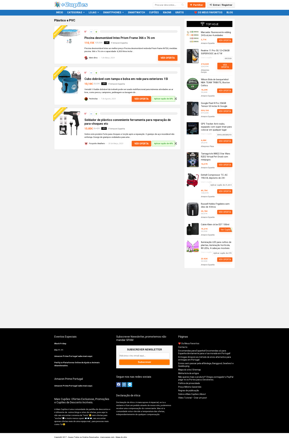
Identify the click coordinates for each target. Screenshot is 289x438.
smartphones (112, 12)
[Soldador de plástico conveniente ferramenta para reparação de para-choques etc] (69, 112)
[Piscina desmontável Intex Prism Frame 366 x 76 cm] (69, 30)
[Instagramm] (124, 384)
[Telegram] (129, 384)
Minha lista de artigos (188, 373)
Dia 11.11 (58, 350)
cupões (154, 12)
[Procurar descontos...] (182, 5)
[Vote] (96, 32)
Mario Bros (93, 58)
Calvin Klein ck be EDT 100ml (215, 224)
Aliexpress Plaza (207, 146)
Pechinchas (93, 99)
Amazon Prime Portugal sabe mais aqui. (73, 356)
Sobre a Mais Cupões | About (192, 394)
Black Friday (60, 343)
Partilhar (198, 5)
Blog (230, 12)
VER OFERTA (168, 57)
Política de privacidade (189, 383)
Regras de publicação (188, 390)
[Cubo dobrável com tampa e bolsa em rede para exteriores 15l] (69, 71)
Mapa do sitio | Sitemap (189, 369)
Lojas (92, 12)
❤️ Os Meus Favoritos (208, 12)
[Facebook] (118, 384)
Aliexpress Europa (205, 71)
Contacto (182, 347)
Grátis (179, 12)
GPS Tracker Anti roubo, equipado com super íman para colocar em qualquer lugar (216, 126)
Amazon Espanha (120, 43)
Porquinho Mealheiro (97, 143)
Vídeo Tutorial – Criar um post (192, 398)
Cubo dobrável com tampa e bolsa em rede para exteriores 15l (126, 79)
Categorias (74, 12)
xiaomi (167, 12)
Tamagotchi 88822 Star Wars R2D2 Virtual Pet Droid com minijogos (215, 156)
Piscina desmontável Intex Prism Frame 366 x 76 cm (119, 38)
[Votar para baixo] (91, 32)
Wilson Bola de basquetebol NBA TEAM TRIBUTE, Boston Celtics (215, 82)
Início (59, 12)
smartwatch (136, 12)
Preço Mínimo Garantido (189, 387)
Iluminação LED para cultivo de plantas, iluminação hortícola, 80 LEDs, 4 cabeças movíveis (216, 245)
